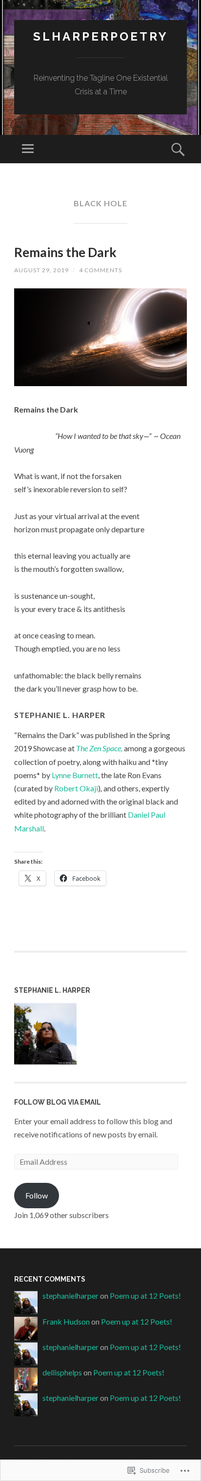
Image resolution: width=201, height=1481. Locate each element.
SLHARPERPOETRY (100, 36)
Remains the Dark (65, 252)
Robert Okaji (76, 788)
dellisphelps (62, 1372)
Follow (36, 1195)
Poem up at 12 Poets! (145, 1295)
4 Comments (100, 270)
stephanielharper (70, 1295)
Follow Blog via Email (57, 1102)
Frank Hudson (66, 1321)
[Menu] (27, 149)
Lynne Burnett (75, 775)
